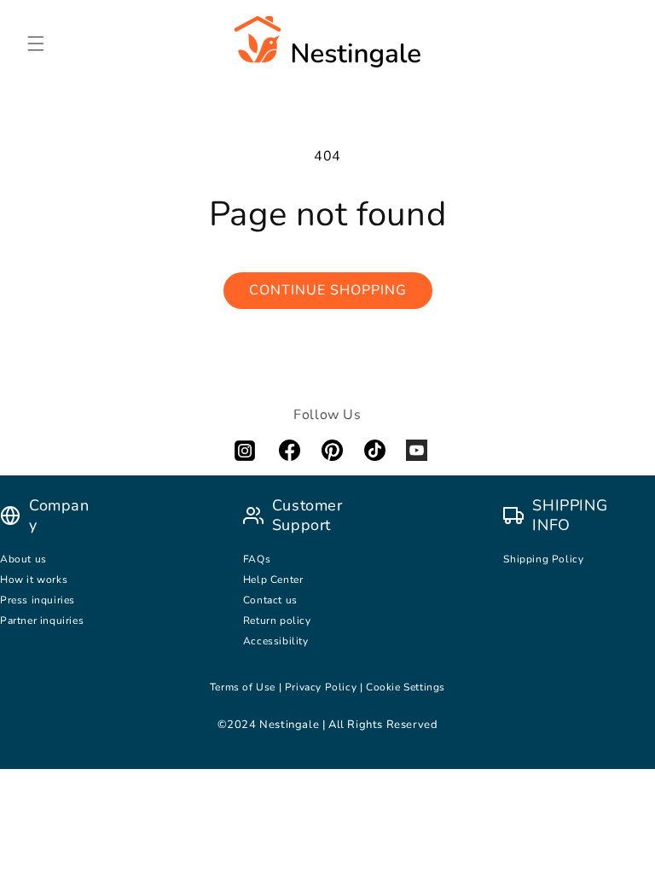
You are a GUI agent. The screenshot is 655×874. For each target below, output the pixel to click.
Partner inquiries (42, 620)
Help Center (273, 579)
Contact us (272, 600)
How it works (33, 579)
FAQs (256, 559)
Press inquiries (37, 600)
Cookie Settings (405, 687)
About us (23, 559)
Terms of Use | (247, 687)
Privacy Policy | (325, 687)
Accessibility (276, 641)
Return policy (277, 620)
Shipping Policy (543, 559)
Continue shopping (328, 290)
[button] (36, 43)
